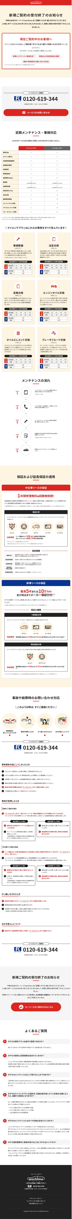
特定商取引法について (36, 1203)
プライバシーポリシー (36, 1198)
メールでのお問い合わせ (38, 112)
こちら (28, 556)
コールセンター (27, 787)
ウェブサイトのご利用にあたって (36, 1201)
